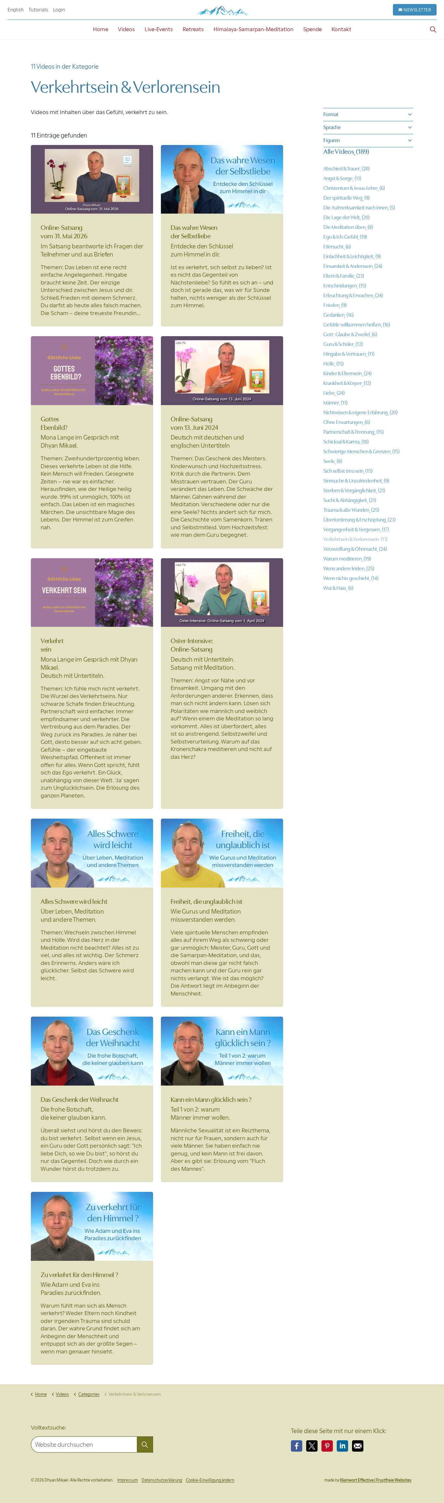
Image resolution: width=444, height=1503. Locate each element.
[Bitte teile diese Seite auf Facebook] (296, 1446)
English (15, 10)
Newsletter (417, 9)
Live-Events (159, 29)
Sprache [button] (332, 127)
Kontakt (341, 29)
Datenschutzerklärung (162, 1480)
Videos (126, 29)
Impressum (127, 1480)
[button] (145, 1444)
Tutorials (38, 10)
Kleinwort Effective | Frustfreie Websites (375, 1480)
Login (59, 10)
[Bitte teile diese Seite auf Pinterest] (327, 1446)
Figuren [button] (331, 140)
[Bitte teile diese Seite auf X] (312, 1446)
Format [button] (330, 114)
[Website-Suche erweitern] (433, 29)
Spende (312, 29)
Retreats (193, 29)
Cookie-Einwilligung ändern (210, 1480)
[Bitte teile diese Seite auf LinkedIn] (342, 1446)
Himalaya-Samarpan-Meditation (254, 29)
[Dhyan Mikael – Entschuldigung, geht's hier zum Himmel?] (222, 11)
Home (100, 29)
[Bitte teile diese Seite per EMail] (357, 1446)
